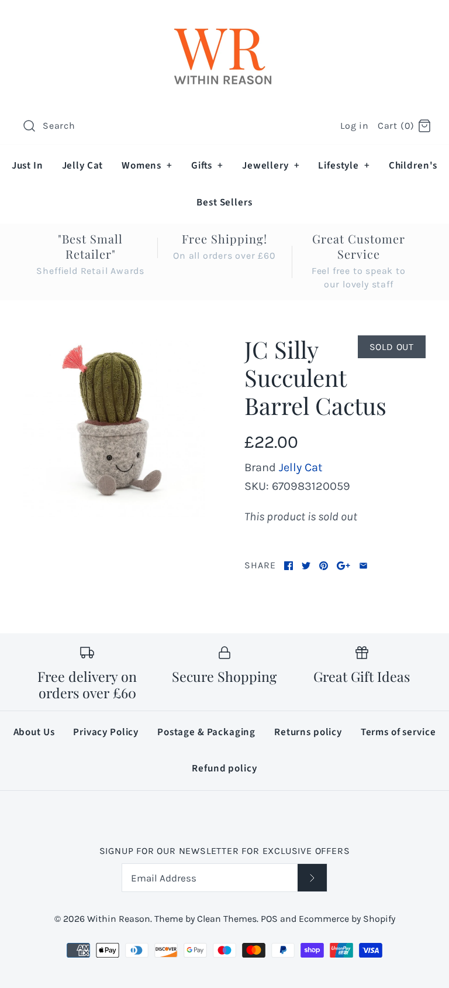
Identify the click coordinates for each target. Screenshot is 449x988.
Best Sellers (224, 202)
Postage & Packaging (206, 732)
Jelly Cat (82, 166)
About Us (34, 732)
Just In (27, 166)
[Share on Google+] (343, 565)
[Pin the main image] (323, 565)
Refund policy (224, 768)
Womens (147, 166)
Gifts (207, 166)
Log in (354, 125)
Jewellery (270, 166)
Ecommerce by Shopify (347, 918)
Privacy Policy (106, 732)
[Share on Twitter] (306, 565)
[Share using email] (363, 565)
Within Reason (118, 918)
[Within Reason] (224, 21)
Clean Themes (227, 918)
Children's (413, 166)
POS (269, 918)
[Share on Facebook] (288, 565)
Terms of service (398, 732)
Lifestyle (343, 166)
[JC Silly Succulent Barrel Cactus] (114, 426)
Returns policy (308, 732)
